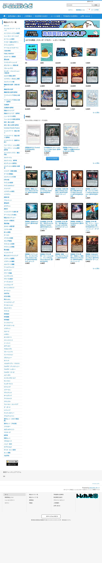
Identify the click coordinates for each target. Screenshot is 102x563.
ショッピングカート (10, 500)
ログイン (70, 9)
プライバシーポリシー (59, 500)
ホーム (6, 494)
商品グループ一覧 (33, 497)
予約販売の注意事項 (58, 494)
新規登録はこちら (80, 9)
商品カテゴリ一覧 (33, 494)
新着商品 (31, 500)
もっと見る (96, 112)
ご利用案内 (56, 502)
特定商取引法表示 (58, 497)
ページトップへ (95, 483)
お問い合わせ (57, 505)
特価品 (30, 502)
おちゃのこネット (94, 488)
